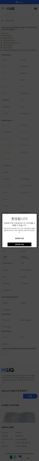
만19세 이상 (19, 244)
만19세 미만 (19, 238)
